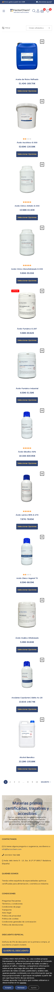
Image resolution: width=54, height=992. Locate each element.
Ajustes (33, 988)
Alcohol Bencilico (27, 757)
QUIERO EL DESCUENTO (16, 950)
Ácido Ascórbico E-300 (27, 142)
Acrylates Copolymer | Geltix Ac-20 (27, 698)
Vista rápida (42, 42)
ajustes (23, 983)
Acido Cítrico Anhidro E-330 (27, 206)
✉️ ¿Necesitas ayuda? (44, 2)
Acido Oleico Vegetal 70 (27, 578)
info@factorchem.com (11, 849)
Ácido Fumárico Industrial (27, 388)
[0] (47, 11)
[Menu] (5, 11)
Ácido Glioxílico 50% (27, 452)
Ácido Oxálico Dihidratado (27, 638)
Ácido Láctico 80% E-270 (27, 515)
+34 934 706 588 (12, 855)
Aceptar (8, 988)
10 (37, 782)
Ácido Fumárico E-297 (27, 329)
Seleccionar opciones (27, 91)
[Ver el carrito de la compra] (42, 11)
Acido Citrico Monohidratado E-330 (27, 269)
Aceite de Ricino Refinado (27, 79)
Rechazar (21, 988)
